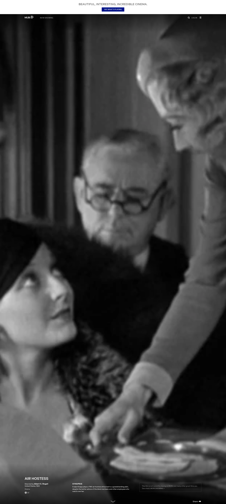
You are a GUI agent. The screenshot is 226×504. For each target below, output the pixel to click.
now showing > (158, 488)
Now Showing (46, 18)
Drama (27, 489)
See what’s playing (113, 9)
